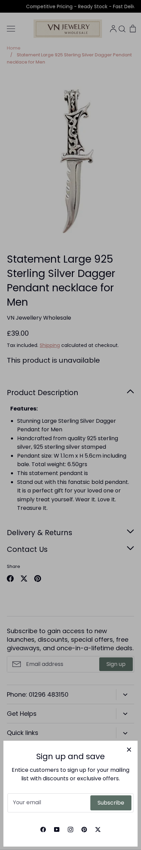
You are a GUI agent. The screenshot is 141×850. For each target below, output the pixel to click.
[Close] (129, 749)
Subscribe (111, 803)
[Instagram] (70, 829)
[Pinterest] (84, 829)
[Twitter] (98, 829)
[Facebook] (43, 829)
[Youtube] (57, 829)
